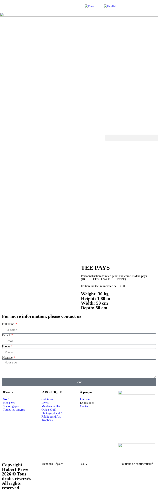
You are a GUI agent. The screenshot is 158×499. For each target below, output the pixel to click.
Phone (6, 346)
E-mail (6, 335)
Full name (8, 324)
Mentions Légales (52, 463)
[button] (131, 138)
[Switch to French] (90, 6)
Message (7, 357)
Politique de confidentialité (136, 463)
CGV (84, 463)
